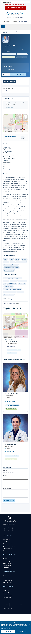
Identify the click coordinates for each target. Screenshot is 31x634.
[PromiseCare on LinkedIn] (8, 529)
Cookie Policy (13, 604)
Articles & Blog (6, 561)
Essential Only (22, 631)
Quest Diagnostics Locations (9, 546)
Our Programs (6, 575)
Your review (7, 488)
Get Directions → (10, 107)
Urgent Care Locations (8, 544)
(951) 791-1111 (20, 17)
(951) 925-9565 (10, 66)
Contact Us (5, 578)
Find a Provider (6, 539)
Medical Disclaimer (8, 608)
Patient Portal (6, 541)
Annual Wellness (7, 565)
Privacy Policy (6, 604)
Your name (6, 475)
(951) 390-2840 (22, 21)
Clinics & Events (6, 567)
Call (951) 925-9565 (9, 81)
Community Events (7, 592)
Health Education (7, 558)
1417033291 (6, 170)
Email (5, 481)
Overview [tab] (6, 75)
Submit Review (9, 500)
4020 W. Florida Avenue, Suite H (15, 103)
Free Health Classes (7, 595)
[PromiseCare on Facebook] (4, 529)
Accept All (8, 631)
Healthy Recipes (7, 563)
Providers (4, 31)
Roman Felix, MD (10, 444)
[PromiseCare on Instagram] (12, 529)
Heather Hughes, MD (11, 394)
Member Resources (7, 548)
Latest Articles (6, 590)
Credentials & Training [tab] (18, 75)
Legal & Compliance (22, 604)
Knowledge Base (7, 597)
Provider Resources (7, 580)
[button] (3, 26)
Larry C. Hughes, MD (22, 54)
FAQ (4, 550)
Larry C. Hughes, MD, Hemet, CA (14, 31)
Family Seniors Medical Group (9, 54)
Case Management (7, 582)
